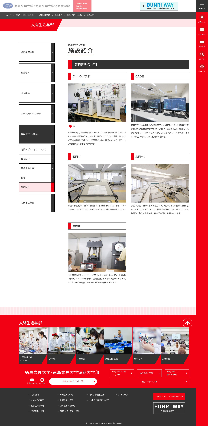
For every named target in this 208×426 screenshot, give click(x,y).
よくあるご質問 (37, 400)
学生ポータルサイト (149, 382)
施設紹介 (91, 15)
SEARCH (202, 59)
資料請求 (202, 46)
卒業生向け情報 (66, 395)
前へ (70, 103)
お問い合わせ (202, 34)
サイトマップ (123, 395)
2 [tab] (74, 126)
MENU (202, 8)
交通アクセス (202, 22)
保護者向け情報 (37, 411)
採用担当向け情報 (67, 406)
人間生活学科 (27, 203)
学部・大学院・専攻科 (24, 15)
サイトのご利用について (99, 400)
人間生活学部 (44, 15)
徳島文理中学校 (119, 373)
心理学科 (25, 93)
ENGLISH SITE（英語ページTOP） (170, 396)
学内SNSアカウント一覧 (73, 381)
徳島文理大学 (173, 373)
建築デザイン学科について (33, 149)
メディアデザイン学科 (31, 114)
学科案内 (58, 15)
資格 (23, 177)
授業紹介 (25, 159)
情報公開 (35, 395)
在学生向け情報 (37, 406)
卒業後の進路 (27, 168)
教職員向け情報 (66, 400)
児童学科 (25, 73)
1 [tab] (70, 126)
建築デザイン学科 (74, 15)
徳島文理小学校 (146, 373)
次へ (124, 103)
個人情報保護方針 (96, 395)
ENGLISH (201, 71)
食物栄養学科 (27, 52)
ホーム (8, 15)
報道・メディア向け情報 (69, 411)
